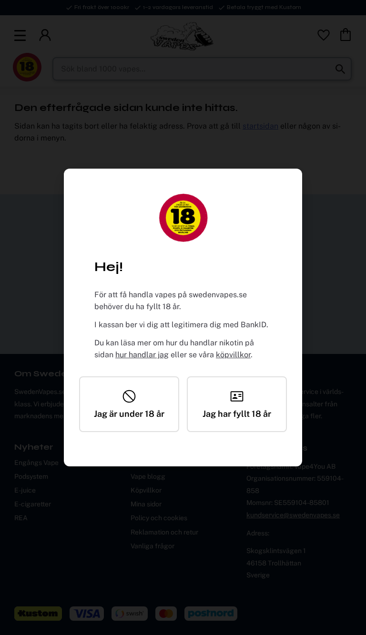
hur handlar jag (142, 354)
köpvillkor (233, 354)
